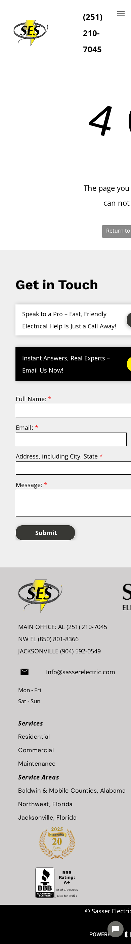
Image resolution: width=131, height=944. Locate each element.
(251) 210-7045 (87, 627)
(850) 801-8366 (58, 639)
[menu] (121, 14)
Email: (24, 427)
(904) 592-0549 (80, 651)
